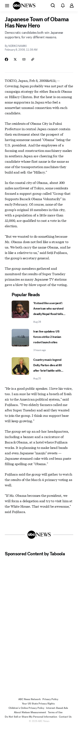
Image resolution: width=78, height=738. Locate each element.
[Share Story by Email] (24, 59)
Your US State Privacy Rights (38, 703)
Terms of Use (55, 712)
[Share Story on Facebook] (6, 59)
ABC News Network (29, 699)
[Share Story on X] (15, 59)
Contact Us (65, 716)
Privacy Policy (50, 699)
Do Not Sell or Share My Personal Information (31, 716)
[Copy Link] (33, 59)
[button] (7, 5)
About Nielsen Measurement (30, 712)
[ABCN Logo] (24, 6)
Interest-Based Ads (57, 708)
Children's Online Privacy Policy (26, 708)
